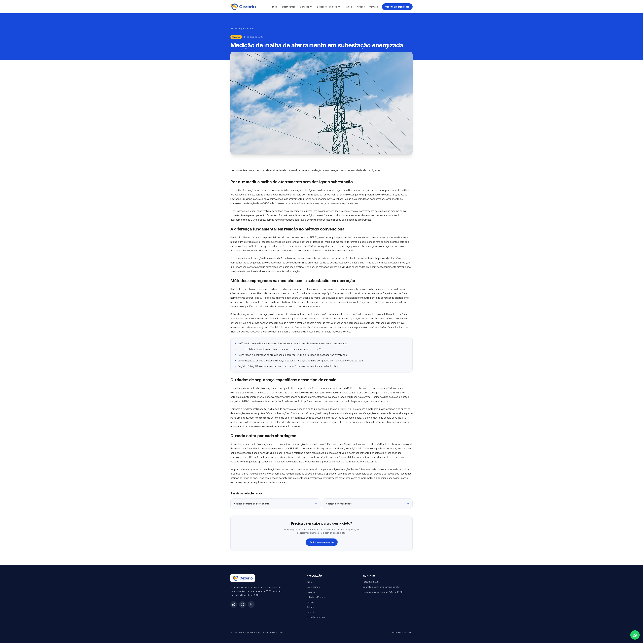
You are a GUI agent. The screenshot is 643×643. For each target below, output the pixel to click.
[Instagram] (242, 604)
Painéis (348, 6)
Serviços (304, 6)
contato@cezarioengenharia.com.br (381, 586)
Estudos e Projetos (327, 6)
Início (274, 6)
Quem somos (288, 6)
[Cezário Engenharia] (243, 6)
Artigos (361, 6)
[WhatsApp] (233, 604)
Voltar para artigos (244, 28)
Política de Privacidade (402, 632)
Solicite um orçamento (397, 6)
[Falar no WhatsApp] (635, 635)
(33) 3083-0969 (371, 581)
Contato (373, 6)
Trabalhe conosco (316, 617)
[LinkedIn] (251, 604)
